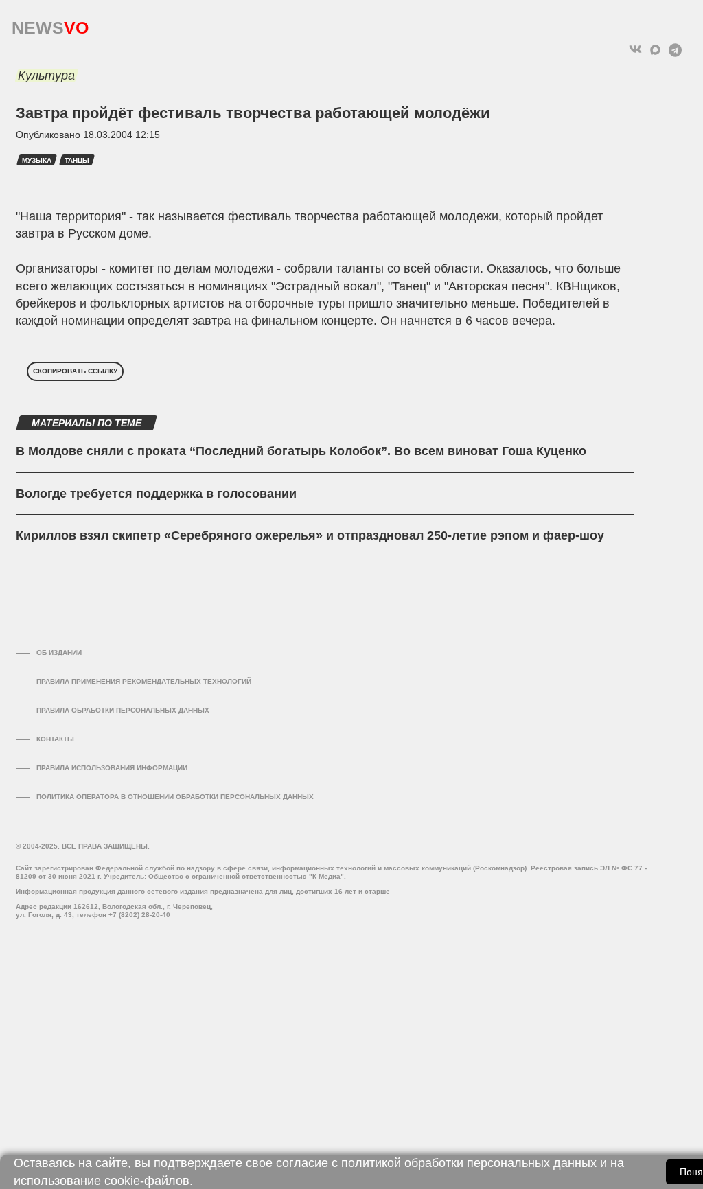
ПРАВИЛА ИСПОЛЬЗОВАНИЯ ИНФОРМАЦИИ (111, 768)
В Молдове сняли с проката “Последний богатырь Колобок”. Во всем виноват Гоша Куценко (301, 451)
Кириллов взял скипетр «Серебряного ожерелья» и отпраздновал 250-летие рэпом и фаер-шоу (310, 535)
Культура (46, 75)
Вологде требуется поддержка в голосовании (156, 493)
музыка (36, 160)
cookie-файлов (146, 1181)
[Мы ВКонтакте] (635, 49)
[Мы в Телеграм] (675, 49)
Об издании (59, 652)
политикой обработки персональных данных (469, 1163)
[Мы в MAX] (655, 49)
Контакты (55, 739)
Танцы (77, 160)
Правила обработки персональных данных (122, 710)
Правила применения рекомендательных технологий (143, 681)
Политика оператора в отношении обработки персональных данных (175, 796)
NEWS (50, 24)
